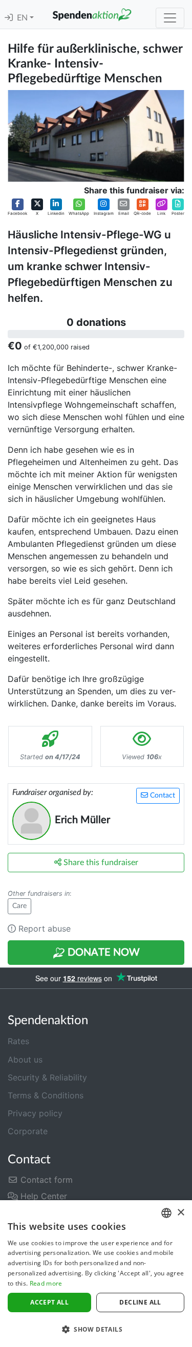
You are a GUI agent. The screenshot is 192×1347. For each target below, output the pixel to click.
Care (19, 906)
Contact (161, 795)
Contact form (45, 1180)
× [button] (180, 1213)
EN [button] (23, 18)
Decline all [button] (140, 1302)
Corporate (28, 1131)
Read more (46, 1283)
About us (25, 1059)
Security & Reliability (47, 1077)
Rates (18, 1041)
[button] (17, 207)
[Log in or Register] (9, 18)
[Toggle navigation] (170, 18)
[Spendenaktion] (92, 14)
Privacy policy (35, 1113)
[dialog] (96, 1273)
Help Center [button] (42, 1196)
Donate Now (102, 952)
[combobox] (166, 1213)
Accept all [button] (49, 1302)
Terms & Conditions (45, 1095)
